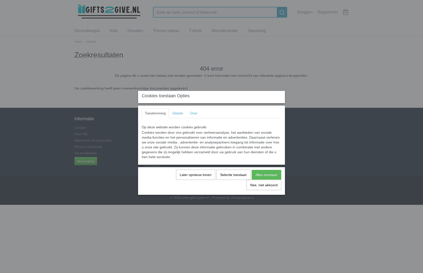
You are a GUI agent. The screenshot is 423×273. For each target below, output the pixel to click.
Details (178, 113)
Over (194, 113)
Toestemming (155, 113)
